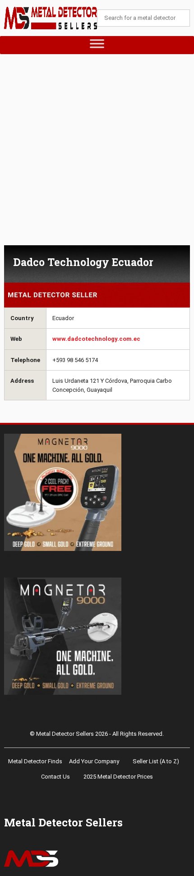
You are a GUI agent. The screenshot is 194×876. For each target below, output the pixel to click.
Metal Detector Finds (35, 761)
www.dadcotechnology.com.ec (96, 338)
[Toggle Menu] (97, 45)
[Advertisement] (97, 154)
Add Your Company (94, 761)
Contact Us (55, 776)
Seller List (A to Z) (156, 761)
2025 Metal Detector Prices (118, 776)
